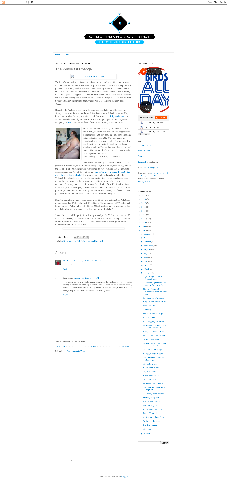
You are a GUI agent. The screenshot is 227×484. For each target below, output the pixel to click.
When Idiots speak (151, 375)
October (147, 241)
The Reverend (69, 260)
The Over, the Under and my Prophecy (154, 388)
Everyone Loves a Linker (153, 331)
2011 (143, 218)
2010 (143, 222)
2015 (143, 210)
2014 (143, 214)
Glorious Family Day (152, 339)
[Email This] (75, 237)
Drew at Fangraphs (150, 167)
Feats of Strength (150, 413)
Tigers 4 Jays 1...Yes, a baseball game (152, 277)
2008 (143, 230)
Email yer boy (144, 150)
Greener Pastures (150, 379)
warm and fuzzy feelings (96, 241)
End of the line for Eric (152, 401)
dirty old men (67, 241)
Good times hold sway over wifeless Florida (154, 344)
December (148, 233)
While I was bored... (151, 421)
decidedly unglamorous (116, 116)
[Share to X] (81, 237)
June (146, 257)
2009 (143, 226)
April (146, 265)
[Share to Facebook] (84, 237)
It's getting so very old (152, 409)
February (148, 273)
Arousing (147, 309)
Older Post (126, 346)
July (146, 253)
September (148, 245)
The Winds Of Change (152, 349)
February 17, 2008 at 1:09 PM (88, 260)
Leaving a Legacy (150, 424)
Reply (65, 268)
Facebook (142, 161)
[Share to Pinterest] (87, 237)
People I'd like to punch (153, 383)
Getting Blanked (145, 181)
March (147, 269)
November (148, 237)
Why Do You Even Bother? (154, 301)
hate (69, 122)
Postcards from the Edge (153, 313)
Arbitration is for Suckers (153, 417)
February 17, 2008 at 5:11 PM (86, 277)
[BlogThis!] (78, 237)
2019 (143, 195)
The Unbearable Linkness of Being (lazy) (155, 358)
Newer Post (60, 346)
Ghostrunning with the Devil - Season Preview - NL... (155, 284)
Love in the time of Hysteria (154, 335)
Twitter (141, 156)
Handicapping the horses (153, 321)
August (147, 249)
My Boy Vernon (149, 371)
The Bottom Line (150, 363)
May (146, 261)
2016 (143, 206)
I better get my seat (151, 397)
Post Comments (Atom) (76, 351)
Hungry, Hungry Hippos (153, 353)
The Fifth (147, 428)
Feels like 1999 (149, 305)
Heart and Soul (149, 317)
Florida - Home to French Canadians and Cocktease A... (155, 291)
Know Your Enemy (151, 367)
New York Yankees (80, 241)
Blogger (124, 476)
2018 (143, 199)
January (147, 433)
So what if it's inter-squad (153, 297)
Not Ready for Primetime (153, 393)
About (66, 55)
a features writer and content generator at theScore (153, 174)
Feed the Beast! (145, 145)
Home (57, 55)
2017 (143, 203)
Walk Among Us (150, 405)
